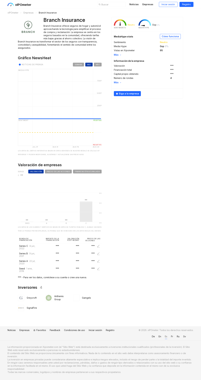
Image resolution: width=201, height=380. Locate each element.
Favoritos (41, 330)
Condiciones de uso (74, 330)
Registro (186, 4)
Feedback (55, 330)
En (160, 336)
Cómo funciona (170, 36)
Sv (184, 336)
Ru (178, 336)
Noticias (134, 4)
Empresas (147, 4)
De (153, 336)
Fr (172, 336)
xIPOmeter (23, 5)
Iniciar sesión (168, 4)
